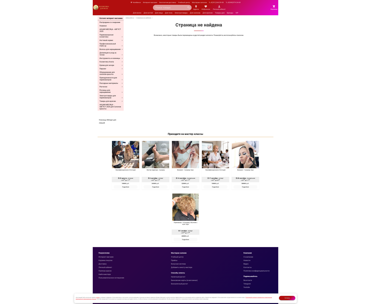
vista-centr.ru (130, 18)
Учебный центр (184, 2)
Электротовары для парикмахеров (108, 97)
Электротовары (181, 13)
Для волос (137, 13)
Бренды (230, 13)
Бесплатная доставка (167, 2)
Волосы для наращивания (110, 49)
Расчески (103, 87)
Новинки (103, 26)
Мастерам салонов (199, 2)
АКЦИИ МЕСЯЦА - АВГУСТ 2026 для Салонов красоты (110, 107)
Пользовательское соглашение (111, 278)
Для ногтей (148, 13)
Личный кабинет (105, 267)
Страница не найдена (143, 18)
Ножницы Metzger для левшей (107, 121)
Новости (246, 260)
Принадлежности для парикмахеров (108, 79)
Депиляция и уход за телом (108, 54)
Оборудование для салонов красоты (107, 73)
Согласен (287, 298)
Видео (245, 264)
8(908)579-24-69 (234, 2)
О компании (248, 257)
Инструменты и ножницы (110, 58)
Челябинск (136, 2)
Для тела (168, 13)
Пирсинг (103, 69)
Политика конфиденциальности (256, 271)
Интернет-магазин (150, 2)
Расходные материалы (109, 83)
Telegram (247, 284)
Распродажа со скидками (110, 22)
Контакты (247, 267)
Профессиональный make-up (108, 45)
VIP (237, 13)
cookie (97, 297)
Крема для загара (107, 65)
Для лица (159, 13)
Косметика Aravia (107, 62)
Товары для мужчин (108, 101)
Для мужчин (208, 13)
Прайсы (174, 260)
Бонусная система (178, 264)
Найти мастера (105, 274)
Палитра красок (105, 271)
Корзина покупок (105, 260)
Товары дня (220, 13)
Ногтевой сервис (106, 40)
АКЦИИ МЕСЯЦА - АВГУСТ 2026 (110, 30)
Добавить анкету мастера (181, 267)
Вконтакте (247, 280)
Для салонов (195, 13)
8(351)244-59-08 (217, 2)
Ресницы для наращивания (105, 91)
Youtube (246, 287)
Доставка (102, 264)
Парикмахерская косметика (106, 36)
